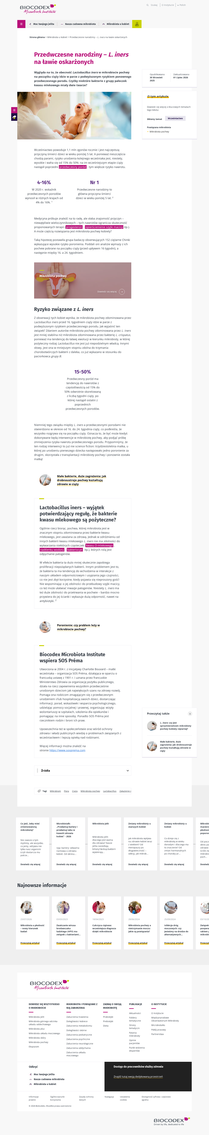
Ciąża (75, 790)
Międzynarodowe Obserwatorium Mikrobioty (165, 1019)
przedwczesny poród (73, 167)
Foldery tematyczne (135, 1019)
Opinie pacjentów (134, 1042)
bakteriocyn (74, 549)
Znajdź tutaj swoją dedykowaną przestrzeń (138, 1076)
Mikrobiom (55, 790)
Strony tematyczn (134, 1027)
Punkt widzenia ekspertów (137, 1049)
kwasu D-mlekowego (99, 545)
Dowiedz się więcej (30, 864)
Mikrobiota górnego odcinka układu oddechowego (43, 1023)
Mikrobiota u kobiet (118, 24)
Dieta (105, 1025)
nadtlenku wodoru (52, 549)
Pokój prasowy (158, 1029)
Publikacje (135, 1004)
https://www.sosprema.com (67, 750)
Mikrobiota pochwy (90, 790)
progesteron (74, 227)
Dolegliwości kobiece (77, 1021)
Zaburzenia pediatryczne (79, 1034)
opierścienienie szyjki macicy (104, 227)
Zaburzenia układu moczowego (76, 1054)
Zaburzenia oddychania (78, 1048)
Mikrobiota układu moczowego (44, 1033)
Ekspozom (34, 1046)
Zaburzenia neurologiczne (79, 1043)
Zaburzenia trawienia (77, 1016)
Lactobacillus (109, 790)
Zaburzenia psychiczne (78, 1039)
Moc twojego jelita (43, 24)
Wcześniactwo (175, 118)
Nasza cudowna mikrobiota (80, 24)
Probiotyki (108, 1016)
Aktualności (135, 1013)
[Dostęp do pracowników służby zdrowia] (137, 24)
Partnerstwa (157, 1034)
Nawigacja (109, 1096)
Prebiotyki (108, 1021)
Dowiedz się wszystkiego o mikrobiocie (44, 1006)
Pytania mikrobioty (134, 1034)
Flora (66, 790)
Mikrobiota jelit (36, 1016)
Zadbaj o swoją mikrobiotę (112, 1006)
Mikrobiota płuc (37, 1028)
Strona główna (37, 37)
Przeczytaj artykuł (30, 942)
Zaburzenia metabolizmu (79, 1025)
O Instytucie (168, 5)
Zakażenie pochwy (128, 790)
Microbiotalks (158, 1025)
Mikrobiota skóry (37, 1037)
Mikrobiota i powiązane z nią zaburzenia (81, 1006)
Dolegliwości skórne (76, 1030)
